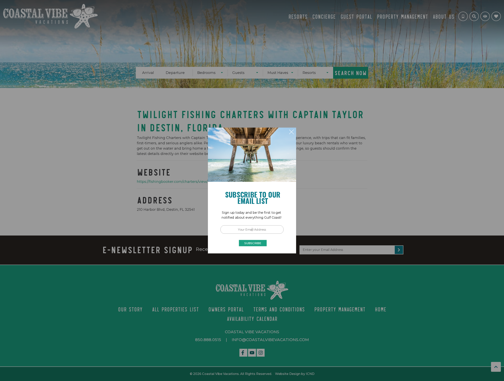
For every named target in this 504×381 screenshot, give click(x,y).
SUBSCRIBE (252, 243)
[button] (251, 215)
